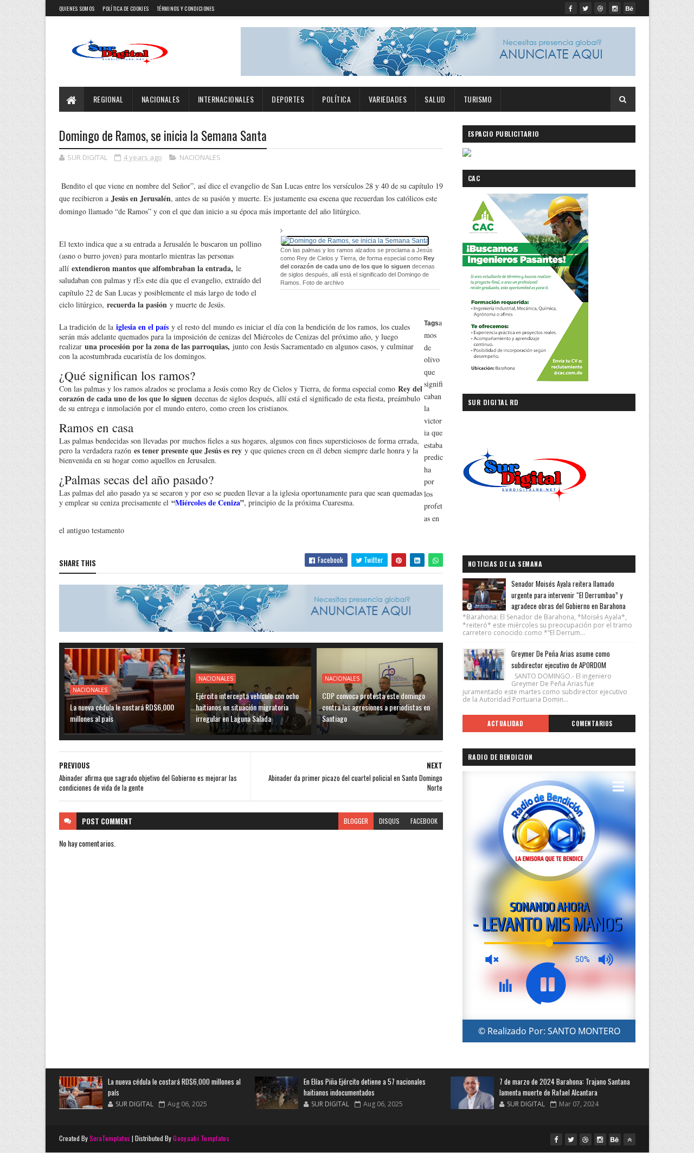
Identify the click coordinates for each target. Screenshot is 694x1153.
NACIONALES (161, 99)
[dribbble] (600, 8)
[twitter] (586, 8)
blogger (356, 820)
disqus (389, 820)
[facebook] (571, 8)
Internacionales (226, 99)
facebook (424, 820)
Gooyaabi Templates (201, 1138)
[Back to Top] (629, 1139)
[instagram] (615, 8)
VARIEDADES (388, 99)
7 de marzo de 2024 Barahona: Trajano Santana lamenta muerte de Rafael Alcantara (564, 1087)
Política (336, 99)
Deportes (288, 99)
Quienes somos (77, 8)
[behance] (629, 8)
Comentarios (592, 723)
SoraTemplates (110, 1138)
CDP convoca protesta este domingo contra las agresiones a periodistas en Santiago (376, 707)
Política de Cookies (125, 8)
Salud (435, 99)
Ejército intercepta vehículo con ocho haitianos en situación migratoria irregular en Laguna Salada (247, 707)
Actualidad (505, 723)
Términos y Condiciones (186, 8)
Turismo (478, 99)
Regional (108, 99)
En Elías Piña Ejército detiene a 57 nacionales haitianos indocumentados (365, 1087)
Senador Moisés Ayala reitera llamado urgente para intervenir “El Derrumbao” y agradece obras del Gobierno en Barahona (568, 595)
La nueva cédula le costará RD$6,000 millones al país (122, 712)
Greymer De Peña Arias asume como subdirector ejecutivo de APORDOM (560, 659)
